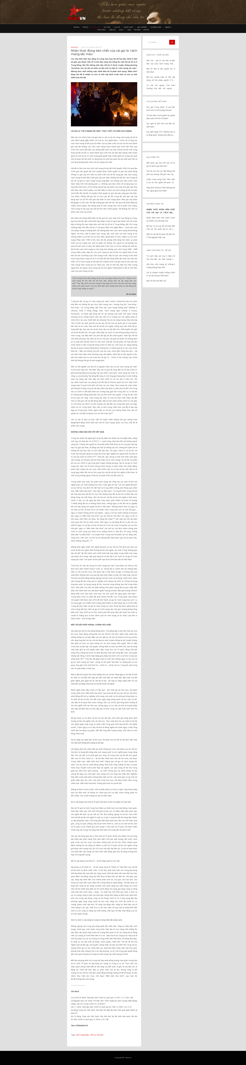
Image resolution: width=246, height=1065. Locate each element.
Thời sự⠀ (85, 27)
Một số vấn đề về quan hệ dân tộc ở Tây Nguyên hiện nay (160, 235)
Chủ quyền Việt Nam (156, 101)
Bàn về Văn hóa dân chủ (156, 281)
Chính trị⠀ (96, 27)
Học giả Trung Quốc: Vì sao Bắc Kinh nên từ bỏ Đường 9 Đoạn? (160, 108)
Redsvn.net (128, 1057)
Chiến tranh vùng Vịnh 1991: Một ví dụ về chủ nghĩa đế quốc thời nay (160, 181)
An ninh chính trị (155, 204)
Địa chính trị (152, 157)
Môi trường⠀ (142, 27)
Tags (129, 30)
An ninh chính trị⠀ (95, 47)
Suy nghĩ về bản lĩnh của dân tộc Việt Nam (160, 125)
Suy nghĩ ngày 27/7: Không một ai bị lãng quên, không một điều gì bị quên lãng (160, 133)
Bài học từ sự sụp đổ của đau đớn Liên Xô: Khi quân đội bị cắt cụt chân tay (160, 228)
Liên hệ (146, 30)
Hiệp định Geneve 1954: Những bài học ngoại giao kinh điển (160, 189)
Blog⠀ (121, 30)
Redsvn (76, 27)
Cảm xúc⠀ (112, 30)
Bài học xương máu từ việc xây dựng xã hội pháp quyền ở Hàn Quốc (160, 79)
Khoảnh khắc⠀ (156, 27)
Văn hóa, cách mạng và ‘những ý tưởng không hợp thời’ (160, 265)
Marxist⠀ (168, 27)
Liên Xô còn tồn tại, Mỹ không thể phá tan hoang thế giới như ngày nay (160, 173)
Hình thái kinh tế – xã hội (158, 250)
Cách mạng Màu (82, 1035)
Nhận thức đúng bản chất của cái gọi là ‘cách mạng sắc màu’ (160, 211)
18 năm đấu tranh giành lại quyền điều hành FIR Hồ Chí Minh (160, 117)
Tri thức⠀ (107, 27)
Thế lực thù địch (96, 1035)
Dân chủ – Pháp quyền (157, 55)
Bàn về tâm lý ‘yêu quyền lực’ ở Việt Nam (160, 70)
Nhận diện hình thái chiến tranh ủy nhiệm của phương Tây (160, 219)
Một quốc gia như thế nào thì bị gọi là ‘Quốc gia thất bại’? (160, 164)
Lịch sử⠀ (117, 27)
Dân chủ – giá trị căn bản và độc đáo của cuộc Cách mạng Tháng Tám (160, 62)
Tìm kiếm (137, 30)
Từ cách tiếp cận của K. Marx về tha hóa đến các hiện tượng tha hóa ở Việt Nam (160, 258)
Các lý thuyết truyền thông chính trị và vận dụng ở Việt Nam (160, 274)
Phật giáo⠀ (101, 30)
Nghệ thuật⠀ (129, 27)
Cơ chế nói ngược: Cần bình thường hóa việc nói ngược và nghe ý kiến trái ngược (160, 87)
